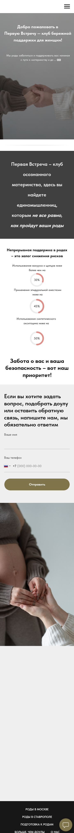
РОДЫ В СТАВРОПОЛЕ (37, 816)
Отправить (37, 484)
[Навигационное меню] (67, 6)
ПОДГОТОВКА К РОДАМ (37, 824)
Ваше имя (10, 434)
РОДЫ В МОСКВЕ (37, 809)
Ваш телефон (13, 458)
